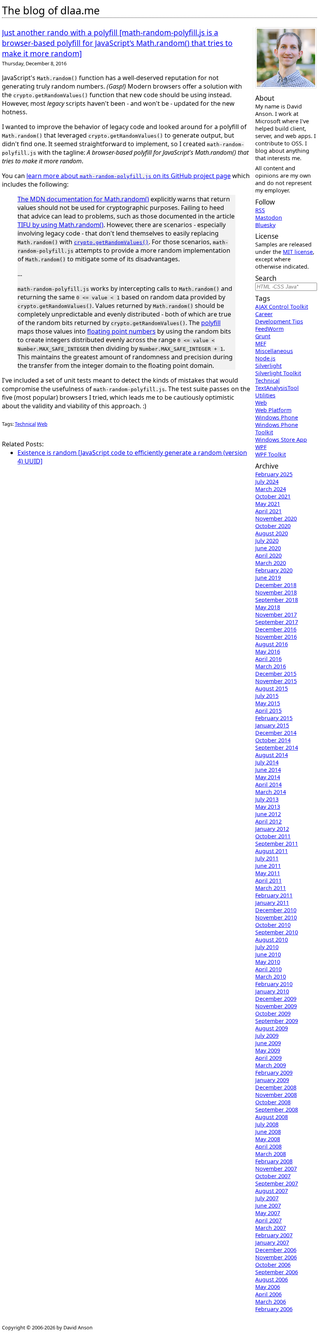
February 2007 (274, 1235)
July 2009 (267, 1035)
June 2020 (268, 548)
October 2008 (273, 1102)
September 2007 (276, 1183)
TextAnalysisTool (277, 388)
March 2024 (270, 489)
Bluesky (265, 225)
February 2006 (274, 1309)
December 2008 (275, 1087)
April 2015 (268, 710)
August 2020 (271, 533)
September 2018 (276, 599)
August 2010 (271, 939)
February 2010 (274, 984)
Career (264, 314)
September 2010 (276, 932)
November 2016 (276, 636)
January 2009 (272, 1080)
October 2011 (273, 836)
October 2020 (273, 526)
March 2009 (270, 1065)
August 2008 (271, 1117)
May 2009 (267, 1050)
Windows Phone (276, 417)
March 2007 (270, 1227)
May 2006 (267, 1287)
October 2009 (273, 1013)
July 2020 (267, 540)
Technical (25, 423)
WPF (260, 447)
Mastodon (268, 217)
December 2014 (275, 732)
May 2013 (267, 806)
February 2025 (274, 474)
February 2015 (274, 718)
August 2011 (271, 851)
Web (42, 423)
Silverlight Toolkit (278, 373)
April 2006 (268, 1294)
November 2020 (276, 518)
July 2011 (267, 858)
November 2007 (276, 1168)
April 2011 (268, 880)
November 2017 (276, 614)
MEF (260, 343)
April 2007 (268, 1220)
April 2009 (268, 1057)
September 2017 (276, 622)
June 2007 (268, 1205)
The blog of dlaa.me (51, 10)
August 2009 (271, 1028)
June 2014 (268, 769)
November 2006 (276, 1257)
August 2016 (271, 644)
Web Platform (273, 410)
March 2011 (270, 888)
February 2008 (274, 1161)
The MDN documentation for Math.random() (83, 199)
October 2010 (273, 925)
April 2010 (268, 969)
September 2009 (276, 1021)
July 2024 (267, 481)
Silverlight (268, 365)
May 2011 (267, 873)
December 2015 (275, 673)
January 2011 (272, 902)
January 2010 (272, 991)
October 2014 (273, 740)
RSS (260, 210)
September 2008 (276, 1109)
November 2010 (276, 917)
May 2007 (267, 1213)
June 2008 (268, 1131)
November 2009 (276, 1006)
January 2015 (272, 725)
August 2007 (271, 1190)
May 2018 (267, 607)
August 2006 (271, 1279)
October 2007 (273, 1176)
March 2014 (270, 792)
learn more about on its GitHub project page (128, 175)
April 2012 (268, 821)
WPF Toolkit (270, 454)
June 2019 (268, 577)
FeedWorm (269, 328)
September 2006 (276, 1272)
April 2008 (268, 1146)
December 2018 (275, 585)
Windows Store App (281, 439)
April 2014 (268, 784)
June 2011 (268, 865)
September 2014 (276, 747)
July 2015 (267, 695)
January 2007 (272, 1242)
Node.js (265, 358)
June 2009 (268, 1043)
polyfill (211, 322)
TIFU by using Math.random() (60, 224)
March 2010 (270, 976)
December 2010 (275, 910)
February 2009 (274, 1072)
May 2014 (267, 777)
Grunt (262, 336)
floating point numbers (121, 331)
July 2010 (267, 947)
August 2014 (271, 755)
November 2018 (276, 592)
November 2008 (276, 1094)
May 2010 (267, 961)
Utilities (265, 395)
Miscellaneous (274, 351)
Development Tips (279, 321)
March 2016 (270, 666)
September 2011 (276, 843)
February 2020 (274, 570)
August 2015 (271, 688)
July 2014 (267, 762)
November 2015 (276, 681)
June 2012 (268, 814)
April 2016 (268, 659)
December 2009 (275, 998)
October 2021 (273, 496)
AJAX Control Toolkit (281, 306)
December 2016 (275, 629)
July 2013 (267, 799)
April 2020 (268, 555)
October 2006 (273, 1264)
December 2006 (275, 1250)
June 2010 (268, 954)
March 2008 (270, 1154)
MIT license (298, 251)
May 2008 (267, 1139)
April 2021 (268, 511)
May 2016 (267, 651)
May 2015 (267, 703)
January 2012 (272, 828)
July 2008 (267, 1124)
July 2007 (267, 1198)
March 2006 (270, 1301)
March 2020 (270, 563)
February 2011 (274, 895)
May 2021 (267, 503)
